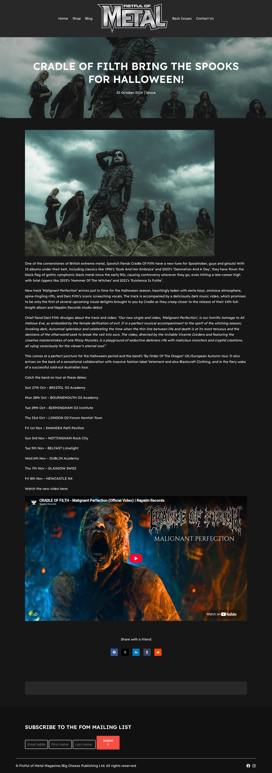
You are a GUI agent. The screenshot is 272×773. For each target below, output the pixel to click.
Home (63, 18)
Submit (108, 742)
